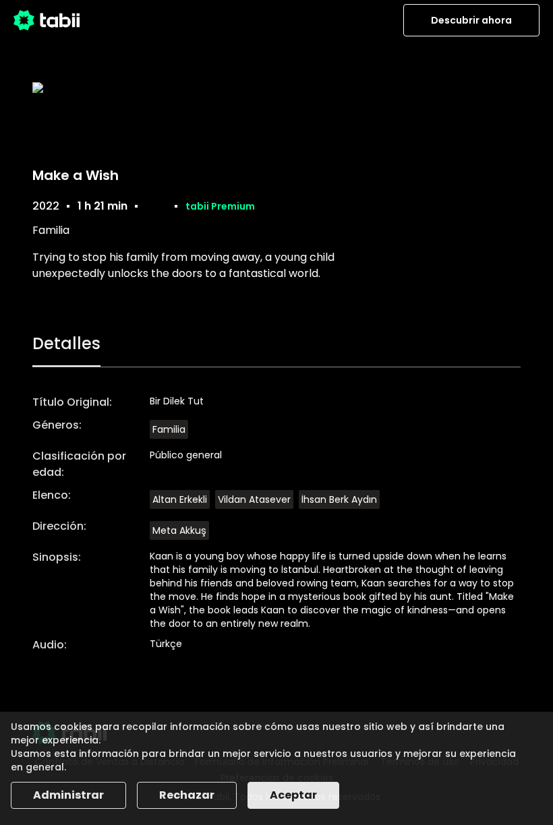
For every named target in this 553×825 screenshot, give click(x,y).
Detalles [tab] (66, 343)
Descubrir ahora (471, 20)
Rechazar (186, 795)
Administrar (68, 795)
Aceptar (293, 795)
